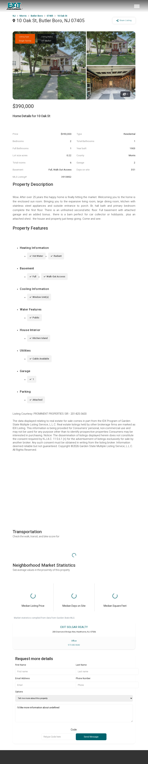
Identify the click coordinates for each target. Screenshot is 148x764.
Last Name (81, 665)
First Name (20, 665)
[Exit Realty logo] (14, 6)
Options (19, 691)
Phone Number (83, 678)
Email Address (22, 678)
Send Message (91, 737)
